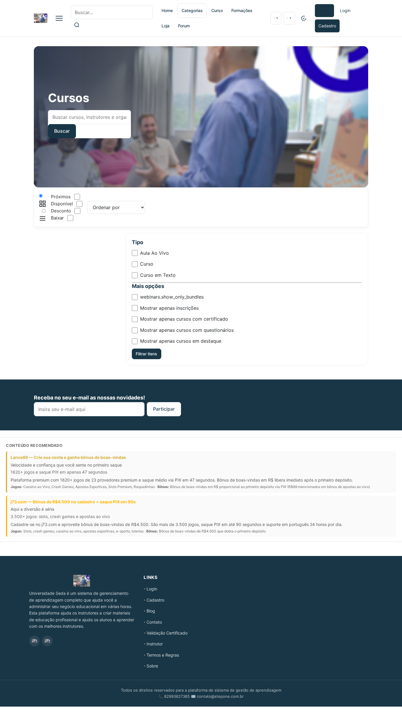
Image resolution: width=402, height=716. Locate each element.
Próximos (61, 196)
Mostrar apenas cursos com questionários (187, 330)
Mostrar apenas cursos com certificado (184, 319)
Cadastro (327, 25)
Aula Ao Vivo (154, 253)
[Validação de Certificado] (303, 18)
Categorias (192, 10)
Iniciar (324, 10)
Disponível (62, 204)
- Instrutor (153, 643)
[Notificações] (289, 18)
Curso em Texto (158, 275)
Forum (184, 25)
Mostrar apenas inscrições (169, 308)
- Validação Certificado (165, 632)
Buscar (62, 131)
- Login (150, 588)
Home (167, 10)
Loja (166, 25)
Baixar (57, 218)
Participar (164, 409)
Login (345, 10)
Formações (242, 10)
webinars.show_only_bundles (172, 297)
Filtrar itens (146, 353)
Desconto (61, 211)
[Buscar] (77, 25)
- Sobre (151, 665)
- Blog (149, 610)
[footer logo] (81, 581)
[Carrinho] (275, 18)
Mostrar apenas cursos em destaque (180, 341)
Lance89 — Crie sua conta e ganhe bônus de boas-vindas (68, 457)
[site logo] (40, 18)
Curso (217, 10)
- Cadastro (154, 599)
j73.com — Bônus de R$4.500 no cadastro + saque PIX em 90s (73, 501)
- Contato (153, 622)
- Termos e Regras (161, 654)
